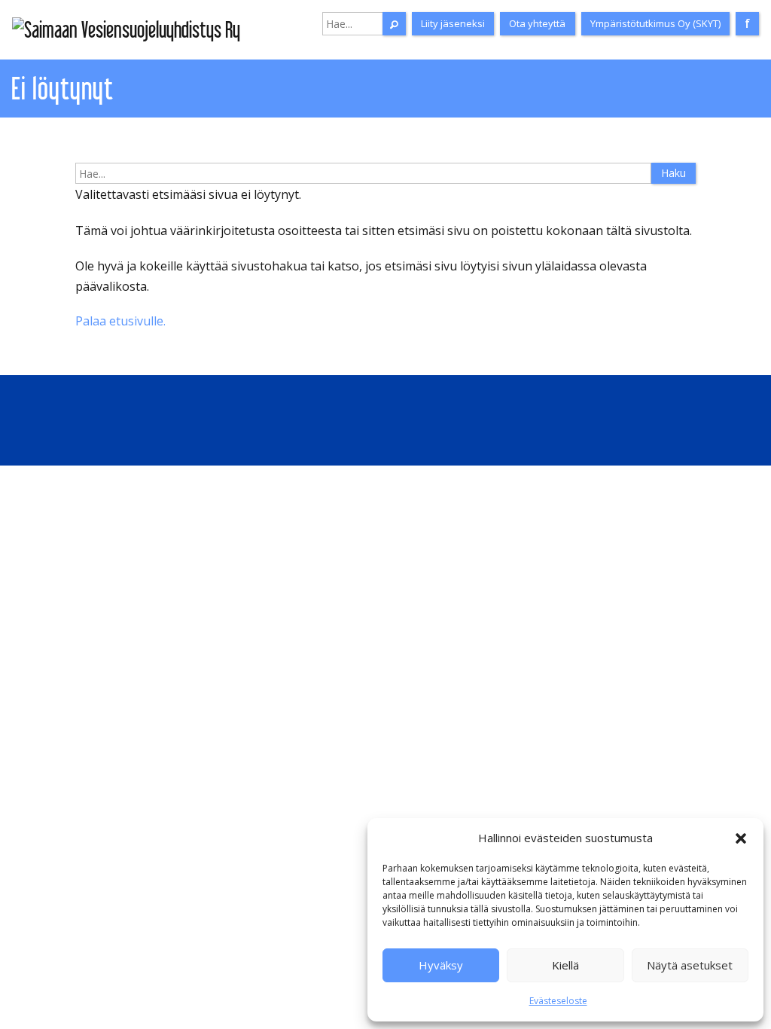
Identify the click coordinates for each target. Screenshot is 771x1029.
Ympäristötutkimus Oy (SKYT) (655, 23)
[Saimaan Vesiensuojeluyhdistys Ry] (126, 30)
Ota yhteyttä (537, 23)
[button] (740, 838)
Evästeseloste (558, 1000)
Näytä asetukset (690, 965)
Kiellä (565, 965)
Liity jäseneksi (453, 23)
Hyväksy (441, 965)
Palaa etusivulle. (120, 321)
